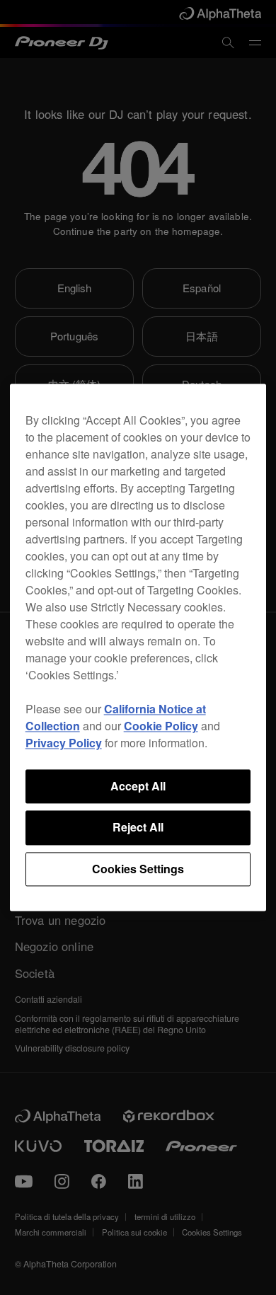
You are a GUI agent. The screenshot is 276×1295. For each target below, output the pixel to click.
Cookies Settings (138, 869)
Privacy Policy (63, 743)
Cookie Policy (161, 726)
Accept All (138, 786)
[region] (138, 647)
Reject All (138, 827)
